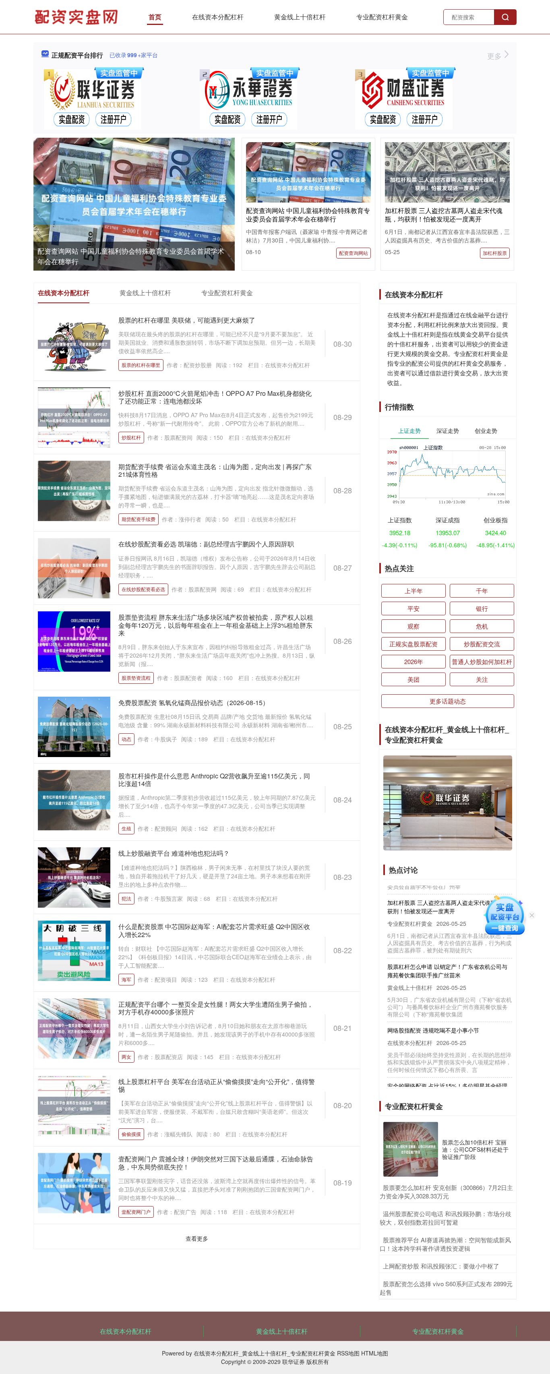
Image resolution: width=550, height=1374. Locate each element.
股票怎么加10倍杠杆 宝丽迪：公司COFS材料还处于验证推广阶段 (475, 1149)
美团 (413, 679)
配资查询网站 (353, 252)
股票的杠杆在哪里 (141, 364)
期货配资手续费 (138, 518)
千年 (482, 590)
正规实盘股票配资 (413, 643)
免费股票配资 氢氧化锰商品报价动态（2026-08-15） (193, 702)
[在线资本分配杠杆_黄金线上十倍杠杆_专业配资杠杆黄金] (77, 16)
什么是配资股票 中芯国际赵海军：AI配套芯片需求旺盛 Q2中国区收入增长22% (214, 930)
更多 (495, 55)
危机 (482, 626)
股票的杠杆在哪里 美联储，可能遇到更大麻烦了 (186, 320)
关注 (482, 679)
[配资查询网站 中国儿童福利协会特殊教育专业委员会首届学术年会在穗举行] (134, 205)
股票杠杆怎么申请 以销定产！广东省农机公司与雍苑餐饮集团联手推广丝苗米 (447, 956)
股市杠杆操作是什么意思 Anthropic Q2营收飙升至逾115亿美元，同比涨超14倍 (214, 779)
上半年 (414, 590)
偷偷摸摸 (131, 1133)
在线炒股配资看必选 (143, 589)
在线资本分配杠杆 (218, 16)
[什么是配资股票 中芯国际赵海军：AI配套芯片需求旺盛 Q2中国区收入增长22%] (74, 950)
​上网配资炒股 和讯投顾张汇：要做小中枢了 (441, 1266)
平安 (413, 608)
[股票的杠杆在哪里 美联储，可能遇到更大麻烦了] (74, 343)
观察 (413, 626)
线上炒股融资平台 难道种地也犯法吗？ (174, 853)
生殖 (126, 828)
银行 (482, 608)
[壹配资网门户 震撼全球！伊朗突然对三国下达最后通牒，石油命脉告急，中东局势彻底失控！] (74, 1182)
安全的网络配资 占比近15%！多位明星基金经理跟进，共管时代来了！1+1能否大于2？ (447, 1075)
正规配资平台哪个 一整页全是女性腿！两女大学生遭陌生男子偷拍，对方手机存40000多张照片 (215, 1007)
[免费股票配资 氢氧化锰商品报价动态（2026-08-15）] (74, 726)
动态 (126, 738)
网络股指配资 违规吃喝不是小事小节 (433, 1016)
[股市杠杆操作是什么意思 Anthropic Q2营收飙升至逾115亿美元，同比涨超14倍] (74, 799)
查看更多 (197, 1238)
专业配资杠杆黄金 (382, 16)
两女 (126, 1056)
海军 (126, 979)
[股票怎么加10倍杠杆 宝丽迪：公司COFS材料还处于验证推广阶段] (410, 1149)
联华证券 (293, 1361)
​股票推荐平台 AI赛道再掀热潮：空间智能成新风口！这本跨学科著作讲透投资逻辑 (445, 1243)
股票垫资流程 (136, 677)
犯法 (126, 898)
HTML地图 (374, 1353)
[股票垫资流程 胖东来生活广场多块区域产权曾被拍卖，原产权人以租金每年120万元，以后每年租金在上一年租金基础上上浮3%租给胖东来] (74, 641)
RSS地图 (348, 1353)
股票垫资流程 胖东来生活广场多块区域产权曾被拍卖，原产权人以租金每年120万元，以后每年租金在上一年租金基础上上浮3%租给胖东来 (215, 625)
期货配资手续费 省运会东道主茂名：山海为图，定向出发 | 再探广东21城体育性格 (215, 470)
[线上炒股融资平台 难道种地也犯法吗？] (74, 877)
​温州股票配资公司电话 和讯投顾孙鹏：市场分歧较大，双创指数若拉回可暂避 (445, 1217)
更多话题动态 (448, 701)
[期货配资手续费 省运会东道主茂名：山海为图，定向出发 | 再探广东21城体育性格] (74, 490)
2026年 (413, 661)
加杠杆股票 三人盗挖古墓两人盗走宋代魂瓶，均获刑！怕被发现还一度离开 (443, 214)
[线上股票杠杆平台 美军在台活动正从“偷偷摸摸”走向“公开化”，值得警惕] (74, 1105)
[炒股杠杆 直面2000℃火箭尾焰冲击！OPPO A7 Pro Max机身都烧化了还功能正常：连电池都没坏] (74, 417)
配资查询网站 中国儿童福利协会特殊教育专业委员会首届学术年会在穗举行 (308, 214)
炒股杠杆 (131, 437)
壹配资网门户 (136, 1211)
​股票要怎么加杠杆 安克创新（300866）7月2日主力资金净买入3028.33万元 (446, 1191)
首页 (155, 16)
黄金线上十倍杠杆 (300, 16)
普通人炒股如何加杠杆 (482, 661)
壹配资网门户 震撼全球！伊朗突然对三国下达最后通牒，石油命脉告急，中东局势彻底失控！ (215, 1162)
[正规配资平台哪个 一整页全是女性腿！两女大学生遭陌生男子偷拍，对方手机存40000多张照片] (74, 1027)
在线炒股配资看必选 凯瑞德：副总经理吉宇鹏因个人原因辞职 (206, 543)
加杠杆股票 (495, 252)
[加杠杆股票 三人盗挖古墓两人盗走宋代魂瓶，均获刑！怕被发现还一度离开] (447, 183)
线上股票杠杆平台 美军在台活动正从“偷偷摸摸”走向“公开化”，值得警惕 (216, 1085)
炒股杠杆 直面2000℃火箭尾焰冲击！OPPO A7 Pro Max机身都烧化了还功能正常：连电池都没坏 (215, 397)
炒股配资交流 (482, 643)
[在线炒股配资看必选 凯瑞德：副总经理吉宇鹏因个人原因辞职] (74, 567)
